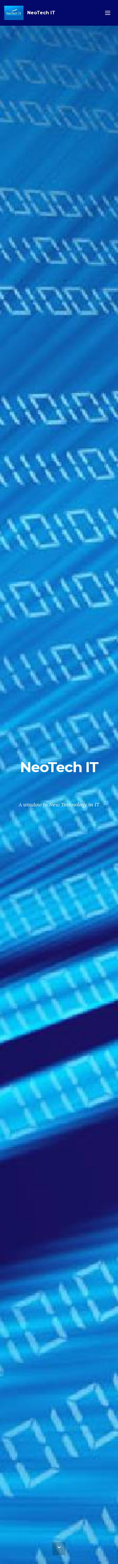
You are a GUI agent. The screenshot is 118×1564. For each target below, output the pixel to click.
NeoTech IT (41, 12)
